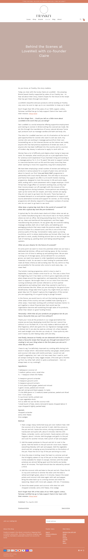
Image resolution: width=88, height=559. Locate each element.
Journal (47, 19)
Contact (48, 536)
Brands (40, 19)
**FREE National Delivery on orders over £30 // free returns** (44, 1)
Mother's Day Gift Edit (69, 532)
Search (48, 532)
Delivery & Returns (51, 534)
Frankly (14, 554)
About (59, 19)
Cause (28, 19)
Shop (34, 19)
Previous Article (23, 508)
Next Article (66, 508)
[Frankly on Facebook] (79, 550)
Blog (53, 19)
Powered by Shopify (8, 556)
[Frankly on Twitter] (81, 550)
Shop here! (33, 113)
